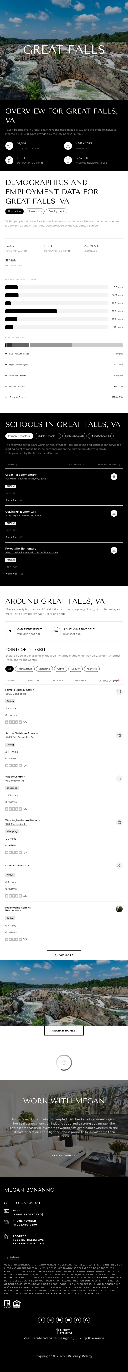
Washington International (21, 820)
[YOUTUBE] (68, 1320)
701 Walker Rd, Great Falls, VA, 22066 (25, 478)
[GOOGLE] (86, 1320)
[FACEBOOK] (41, 1320)
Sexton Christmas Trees (20, 733)
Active (62, 668)
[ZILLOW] (77, 1320)
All (11, 668)
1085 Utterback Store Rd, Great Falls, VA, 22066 (31, 552)
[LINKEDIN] (59, 1320)
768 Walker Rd (14, 780)
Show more (64, 955)
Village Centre (14, 776)
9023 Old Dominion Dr (19, 737)
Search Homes (64, 1030)
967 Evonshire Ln (16, 824)
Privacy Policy (80, 1356)
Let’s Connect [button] (64, 1155)
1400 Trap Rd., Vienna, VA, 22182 (23, 515)
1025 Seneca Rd (15, 693)
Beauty (77, 668)
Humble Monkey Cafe (18, 689)
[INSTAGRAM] (50, 1320)
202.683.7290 (27, 1224)
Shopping (46, 668)
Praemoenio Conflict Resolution (18, 909)
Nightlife (93, 668)
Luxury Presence (90, 1338)
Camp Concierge (15, 865)
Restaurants (26, 668)
